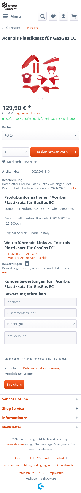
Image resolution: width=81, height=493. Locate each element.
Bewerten (29, 162)
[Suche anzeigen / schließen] (42, 16)
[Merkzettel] (53, 16)
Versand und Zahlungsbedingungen (27, 465)
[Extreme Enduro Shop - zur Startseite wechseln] (9, 6)
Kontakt (59, 458)
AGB (41, 473)
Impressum (56, 473)
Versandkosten (15, 444)
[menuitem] (11, 16)
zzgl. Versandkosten (28, 113)
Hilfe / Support (39, 458)
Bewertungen (12, 264)
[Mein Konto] (63, 16)
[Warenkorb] (74, 16)
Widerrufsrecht (64, 465)
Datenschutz (26, 473)
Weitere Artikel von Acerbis (27, 258)
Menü (15, 16)
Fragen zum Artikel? (22, 253)
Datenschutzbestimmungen (43, 368)
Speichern (14, 384)
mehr (72, 188)
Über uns (19, 458)
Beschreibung (12, 180)
